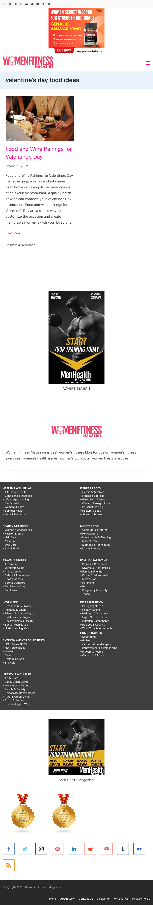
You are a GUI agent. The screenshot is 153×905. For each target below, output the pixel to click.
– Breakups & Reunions (17, 605)
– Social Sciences (13, 700)
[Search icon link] (147, 4)
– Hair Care (9, 537)
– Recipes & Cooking (92, 624)
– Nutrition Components (94, 620)
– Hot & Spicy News (15, 643)
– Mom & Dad (88, 578)
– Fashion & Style (13, 533)
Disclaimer (103, 898)
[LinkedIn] (26, 4)
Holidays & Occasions (20, 245)
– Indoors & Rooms (91, 651)
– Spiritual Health (13, 510)
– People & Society (14, 689)
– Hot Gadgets (89, 533)
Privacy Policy (141, 898)
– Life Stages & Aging (16, 499)
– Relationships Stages (16, 617)
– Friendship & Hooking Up (19, 613)
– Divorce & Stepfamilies (95, 567)
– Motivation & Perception (18, 685)
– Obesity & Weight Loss (95, 503)
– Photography (12, 571)
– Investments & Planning (95, 537)
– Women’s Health (13, 506)
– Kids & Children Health (94, 575)
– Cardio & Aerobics (92, 492)
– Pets (84, 586)
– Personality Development (19, 692)
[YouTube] (37, 4)
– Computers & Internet (94, 529)
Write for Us (121, 898)
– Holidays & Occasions (94, 613)
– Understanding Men (16, 628)
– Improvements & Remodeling (98, 647)
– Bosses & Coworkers (93, 564)
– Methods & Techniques (95, 544)
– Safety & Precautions (16, 575)
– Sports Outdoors (14, 582)
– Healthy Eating (90, 609)
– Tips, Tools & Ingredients (96, 628)
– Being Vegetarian (91, 605)
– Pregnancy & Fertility (93, 590)
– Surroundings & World (17, 704)
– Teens (85, 593)
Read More (13, 233)
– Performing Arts (13, 658)
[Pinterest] (21, 4)
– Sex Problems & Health (18, 620)
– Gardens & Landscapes (95, 644)
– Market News (89, 541)
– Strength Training (91, 514)
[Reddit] (32, 4)
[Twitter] (9, 4)
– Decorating (88, 636)
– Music (7, 655)
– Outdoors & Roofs (92, 655)
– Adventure (10, 564)
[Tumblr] (43, 4)
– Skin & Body (11, 548)
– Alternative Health (14, 492)
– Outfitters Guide (13, 567)
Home (53, 898)
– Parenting (87, 582)
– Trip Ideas (10, 590)
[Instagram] (15, 4)
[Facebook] (4, 4)
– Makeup (9, 541)
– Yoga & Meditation (15, 514)
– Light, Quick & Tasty (93, 617)
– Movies (8, 651)
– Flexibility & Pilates (92, 499)
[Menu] (148, 63)
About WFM (67, 898)
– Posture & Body (90, 510)
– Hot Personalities (14, 647)
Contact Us (86, 898)
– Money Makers (90, 548)
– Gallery (85, 640)
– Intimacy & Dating (14, 609)
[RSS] (9, 865)
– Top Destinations (14, 586)
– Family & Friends (91, 571)
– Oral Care (9, 544)
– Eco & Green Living (15, 681)
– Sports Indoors (13, 578)
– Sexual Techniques (15, 624)
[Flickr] (49, 4)
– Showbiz (9, 662)
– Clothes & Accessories (17, 529)
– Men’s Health (11, 503)
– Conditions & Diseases (17, 495)
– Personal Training (91, 506)
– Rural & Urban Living (16, 696)
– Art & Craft (10, 678)
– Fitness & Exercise (92, 495)
